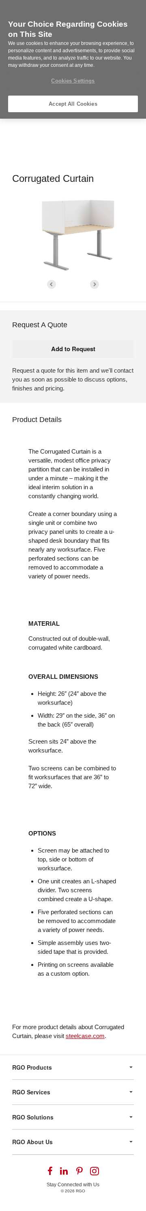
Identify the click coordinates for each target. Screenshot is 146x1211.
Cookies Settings (72, 81)
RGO (80, 1191)
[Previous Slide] (51, 284)
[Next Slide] (94, 284)
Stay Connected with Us (73, 1185)
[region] (73, 59)
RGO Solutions (33, 1117)
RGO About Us (32, 1142)
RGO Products (32, 1067)
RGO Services (31, 1092)
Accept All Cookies (73, 104)
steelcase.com (85, 1035)
